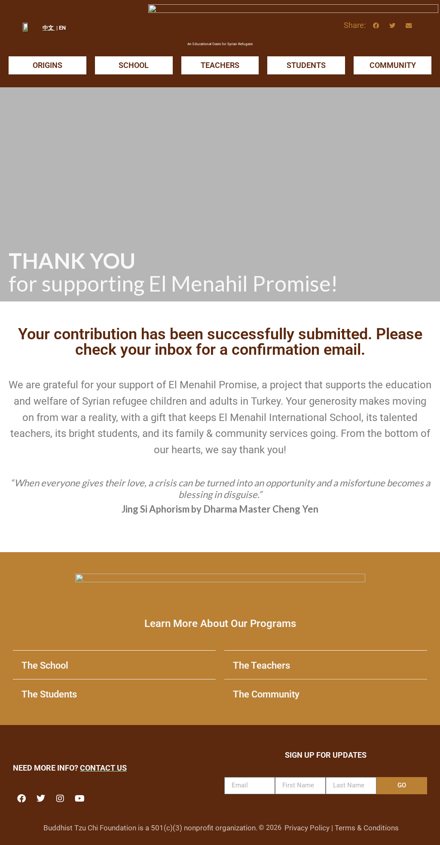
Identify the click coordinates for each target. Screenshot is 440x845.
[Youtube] (79, 798)
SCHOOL (134, 65)
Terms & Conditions (367, 828)
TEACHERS (220, 65)
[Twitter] (40, 798)
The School (44, 665)
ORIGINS (47, 65)
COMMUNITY (393, 65)
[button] (376, 26)
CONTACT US (103, 768)
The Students (49, 694)
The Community (266, 694)
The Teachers (261, 665)
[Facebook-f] (21, 798)
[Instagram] (60, 798)
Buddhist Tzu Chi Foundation (89, 828)
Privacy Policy (307, 828)
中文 (49, 28)
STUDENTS (306, 65)
